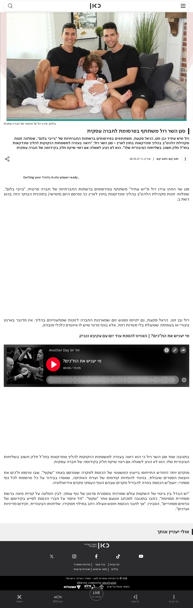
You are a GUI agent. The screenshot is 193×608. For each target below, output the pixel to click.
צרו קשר (100, 564)
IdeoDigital (109, 583)
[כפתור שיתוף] (7, 159)
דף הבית (115, 564)
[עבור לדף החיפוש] (10, 6)
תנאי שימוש (100, 569)
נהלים (114, 569)
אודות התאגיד (82, 564)
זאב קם (174, 158)
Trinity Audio (50, 177)
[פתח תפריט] (183, 6)
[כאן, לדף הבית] (95, 6)
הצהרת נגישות (82, 569)
